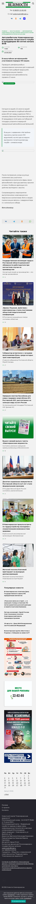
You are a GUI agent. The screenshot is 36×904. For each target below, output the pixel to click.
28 (21, 785)
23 (29, 783)
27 (17, 785)
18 (9, 783)
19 (13, 783)
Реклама (5, 805)
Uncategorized (9, 83)
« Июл (6, 794)
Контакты (5, 810)
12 (13, 780)
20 (17, 783)
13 (17, 780)
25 (9, 785)
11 (8, 780)
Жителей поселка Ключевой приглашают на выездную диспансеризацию (14, 572)
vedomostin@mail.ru (20, 14)
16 (28, 780)
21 (21, 783)
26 (13, 785)
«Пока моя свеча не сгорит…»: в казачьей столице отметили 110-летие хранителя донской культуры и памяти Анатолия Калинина (17, 604)
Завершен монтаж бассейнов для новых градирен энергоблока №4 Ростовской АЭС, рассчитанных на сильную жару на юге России (17, 399)
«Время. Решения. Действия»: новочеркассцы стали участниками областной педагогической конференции (17, 311)
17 (5, 783)
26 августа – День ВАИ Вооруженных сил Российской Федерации (18, 624)
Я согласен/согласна (18, 901)
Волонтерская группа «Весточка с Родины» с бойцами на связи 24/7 (17, 632)
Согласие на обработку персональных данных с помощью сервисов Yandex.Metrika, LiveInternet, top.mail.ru (18, 864)
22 (25, 783)
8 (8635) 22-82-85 (19, 10)
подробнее (11, 894)
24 (5, 785)
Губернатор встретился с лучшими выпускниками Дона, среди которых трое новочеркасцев (18, 355)
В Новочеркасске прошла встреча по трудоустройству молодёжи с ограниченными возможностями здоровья (17, 528)
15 (24, 780)
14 (21, 780)
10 (5, 780)
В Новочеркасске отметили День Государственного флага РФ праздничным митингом (16, 593)
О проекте (5, 807)
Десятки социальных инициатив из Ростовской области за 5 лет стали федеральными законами (17, 484)
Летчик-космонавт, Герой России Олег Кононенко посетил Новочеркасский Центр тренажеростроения (16, 615)
